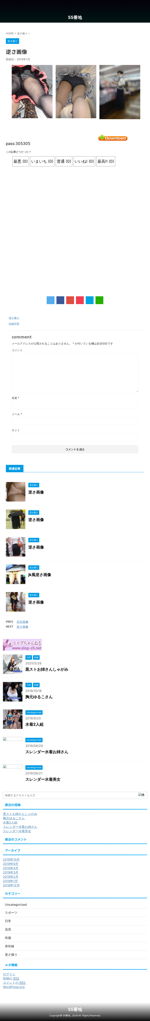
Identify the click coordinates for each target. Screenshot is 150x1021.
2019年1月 (10, 881)
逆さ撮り (14, 317)
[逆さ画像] (90, 300)
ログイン (9, 974)
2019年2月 (10, 877)
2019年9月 (10, 864)
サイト (16, 430)
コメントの (14, 983)
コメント (17, 350)
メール (17, 414)
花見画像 (22, 622)
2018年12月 (11, 885)
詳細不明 (14, 323)
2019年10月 (11, 859)
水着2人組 (34, 724)
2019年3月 (10, 872)
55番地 (75, 17)
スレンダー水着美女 (43, 779)
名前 (15, 398)
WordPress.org (14, 987)
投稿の (11, 978)
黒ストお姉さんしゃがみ (46, 669)
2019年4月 (10, 868)
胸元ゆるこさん (39, 696)
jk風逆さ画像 (39, 574)
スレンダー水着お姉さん (46, 751)
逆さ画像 (36, 492)
